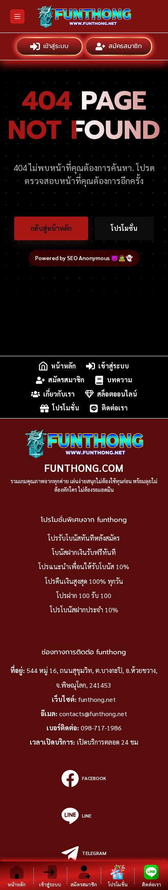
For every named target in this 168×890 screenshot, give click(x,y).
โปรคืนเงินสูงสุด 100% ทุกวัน (84, 581)
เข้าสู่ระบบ (56, 46)
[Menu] (17, 16)
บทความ (119, 380)
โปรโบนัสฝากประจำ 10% (84, 609)
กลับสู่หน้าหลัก (51, 228)
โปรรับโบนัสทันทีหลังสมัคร (84, 538)
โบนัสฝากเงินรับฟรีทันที (84, 552)
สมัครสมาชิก (125, 46)
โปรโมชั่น (124, 228)
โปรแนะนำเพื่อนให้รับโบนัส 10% (83, 566)
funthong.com (84, 467)
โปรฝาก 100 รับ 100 (83, 595)
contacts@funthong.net (93, 713)
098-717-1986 (101, 727)
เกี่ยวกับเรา (59, 394)
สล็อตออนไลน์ (117, 394)
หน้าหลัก (63, 366)
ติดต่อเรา (115, 408)
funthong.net (97, 699)
